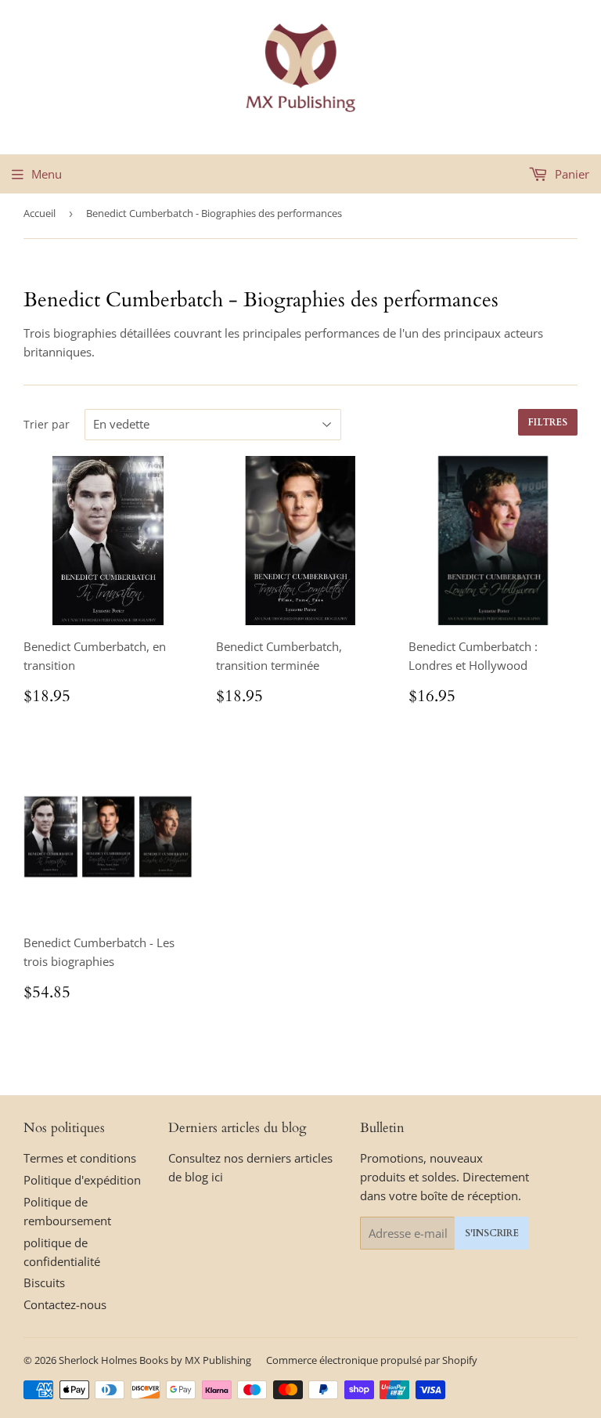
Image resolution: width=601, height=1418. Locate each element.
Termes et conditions (79, 1158)
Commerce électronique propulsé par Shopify (371, 1360)
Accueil (39, 213)
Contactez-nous (64, 1304)
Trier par (46, 424)
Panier (570, 174)
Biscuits (44, 1282)
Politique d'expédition (82, 1180)
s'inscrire (492, 1233)
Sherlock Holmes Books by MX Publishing (155, 1360)
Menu (46, 174)
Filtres (547, 422)
